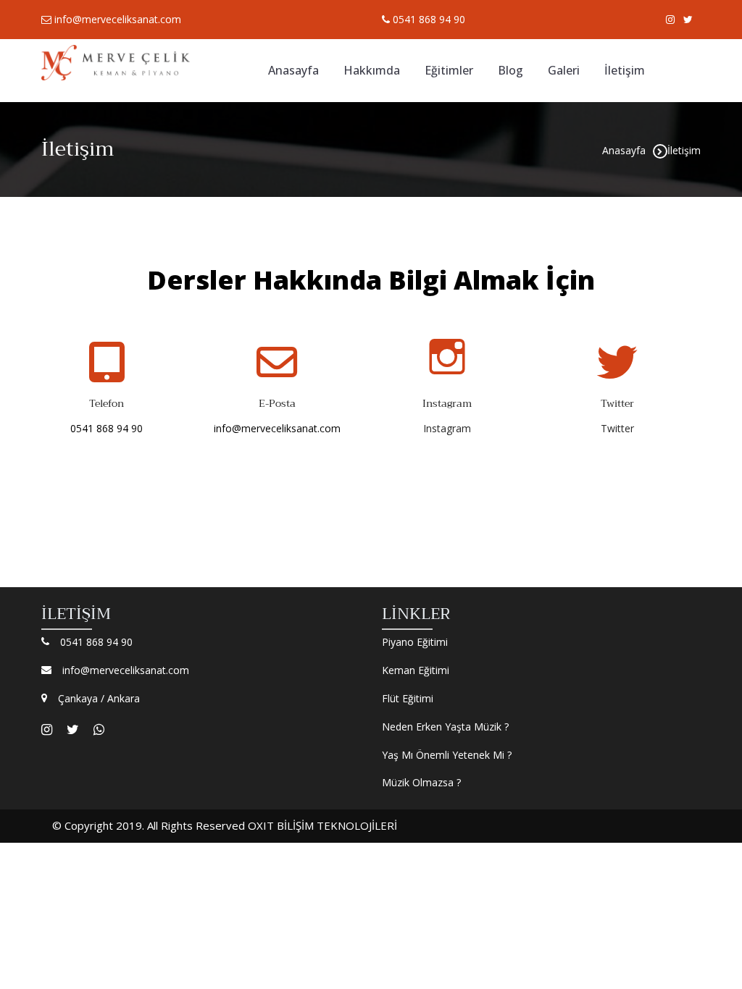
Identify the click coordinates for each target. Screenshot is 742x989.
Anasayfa (293, 70)
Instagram (447, 428)
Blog (510, 70)
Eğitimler (449, 70)
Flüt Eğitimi (407, 698)
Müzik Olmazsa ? (421, 782)
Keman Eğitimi (415, 670)
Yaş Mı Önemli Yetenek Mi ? (447, 755)
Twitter (617, 428)
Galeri (564, 70)
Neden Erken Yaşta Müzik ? (445, 726)
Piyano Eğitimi (415, 642)
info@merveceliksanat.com (116, 19)
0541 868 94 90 (427, 19)
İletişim (624, 70)
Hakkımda (371, 70)
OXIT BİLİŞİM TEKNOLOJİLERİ (322, 825)
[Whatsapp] (98, 729)
